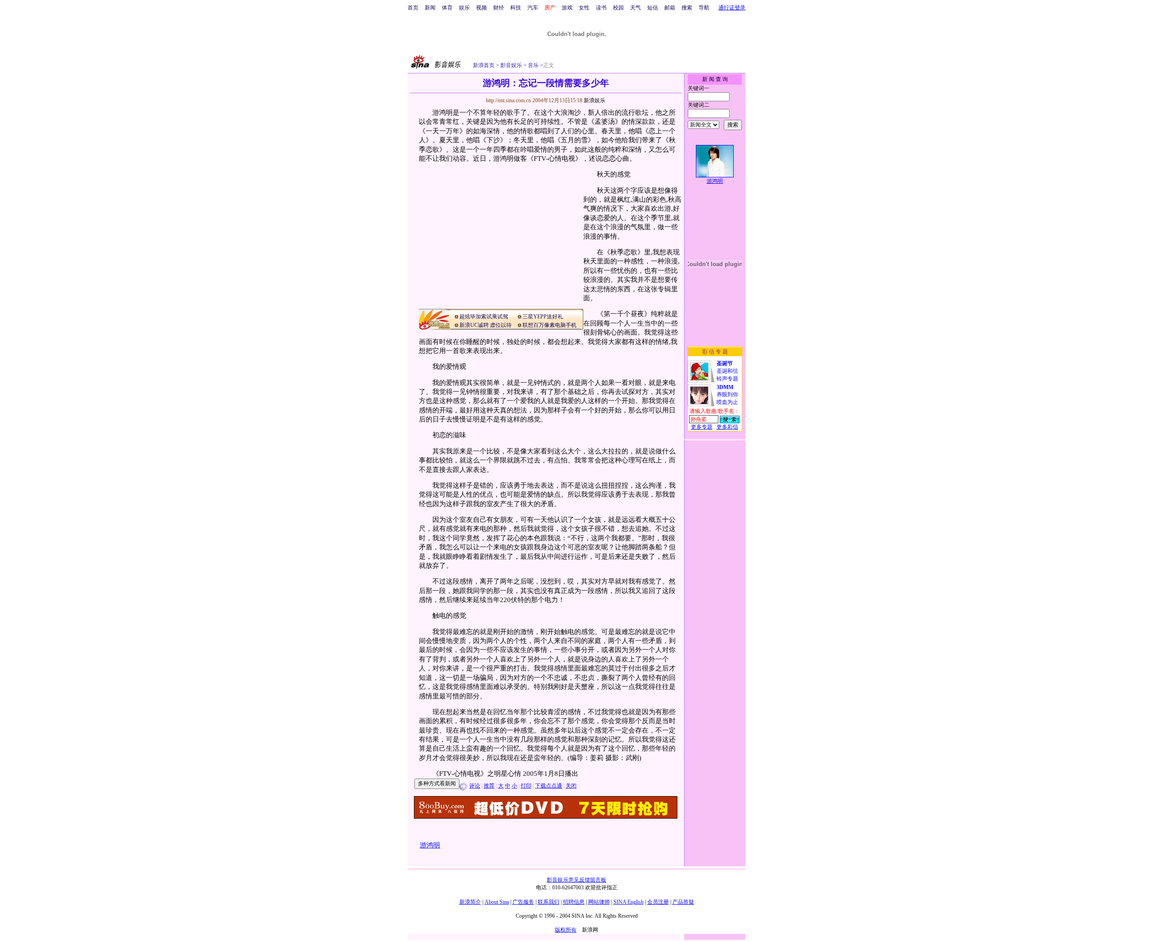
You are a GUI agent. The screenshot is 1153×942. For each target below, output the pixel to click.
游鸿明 (715, 181)
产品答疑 (683, 902)
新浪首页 (484, 65)
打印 (526, 786)
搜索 (686, 8)
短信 (652, 8)
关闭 (571, 786)
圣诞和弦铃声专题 (727, 371)
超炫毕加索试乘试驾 (483, 316)
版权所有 (565, 930)
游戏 (567, 8)
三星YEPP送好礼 (542, 316)
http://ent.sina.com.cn (509, 100)
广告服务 (523, 902)
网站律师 (599, 902)
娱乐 (464, 8)
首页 (413, 8)
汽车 (532, 8)
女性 (584, 8)
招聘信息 (574, 902)
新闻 (430, 8)
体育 (447, 8)
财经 (498, 8)
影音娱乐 (511, 65)
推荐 (489, 786)
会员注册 (658, 902)
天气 (635, 8)
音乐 (533, 65)
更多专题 (702, 427)
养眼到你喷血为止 (727, 394)
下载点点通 (548, 786)
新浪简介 (470, 902)
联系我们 (548, 902)
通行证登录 (731, 8)
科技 (515, 8)
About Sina (497, 902)
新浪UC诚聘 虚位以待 (485, 325)
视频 (481, 8)
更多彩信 (727, 427)
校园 (618, 8)
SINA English (628, 902)
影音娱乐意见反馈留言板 (576, 880)
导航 (704, 8)
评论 (474, 786)
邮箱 (669, 8)
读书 (601, 8)
